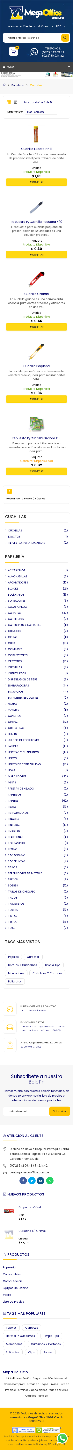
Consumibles (12, 1274)
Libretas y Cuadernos (22, 965)
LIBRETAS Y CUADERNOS (23, 752)
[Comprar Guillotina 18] (9, 1235)
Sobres (48, 1352)
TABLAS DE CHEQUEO (21, 891)
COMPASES (15, 649)
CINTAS (13, 637)
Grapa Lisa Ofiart (29, 1207)
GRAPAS (13, 722)
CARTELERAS (16, 619)
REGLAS (13, 849)
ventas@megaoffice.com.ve (29, 1172)
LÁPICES (13, 746)
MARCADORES (17, 776)
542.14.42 (41, 1166)
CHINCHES (14, 631)
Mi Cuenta (44, 26)
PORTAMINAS (16, 843)
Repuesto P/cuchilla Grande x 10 (37, 438)
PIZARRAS (14, 831)
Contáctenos (57, 1378)
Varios (7, 1295)
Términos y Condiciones (32, 1390)
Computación (12, 1281)
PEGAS (12, 807)
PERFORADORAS (18, 813)
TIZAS (11, 928)
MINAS (12, 782)
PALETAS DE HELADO (21, 788)
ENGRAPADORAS (18, 685)
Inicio (9, 1378)
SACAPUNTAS (16, 861)
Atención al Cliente (20, 26)
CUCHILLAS (15, 530)
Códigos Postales (36, 1396)
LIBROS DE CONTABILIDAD (24, 764)
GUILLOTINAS (16, 728)
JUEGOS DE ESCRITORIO (23, 740)
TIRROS (12, 922)
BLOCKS (13, 589)
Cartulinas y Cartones (47, 973)
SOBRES (13, 885)
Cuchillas (36, 85)
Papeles (13, 957)
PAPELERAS (15, 795)
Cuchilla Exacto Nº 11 (36, 149)
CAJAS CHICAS (17, 607)
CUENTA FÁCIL (17, 673)
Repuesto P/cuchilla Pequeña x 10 (36, 222)
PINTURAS (14, 825)
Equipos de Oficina (15, 1288)
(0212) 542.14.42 (53, 55)
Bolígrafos (15, 981)
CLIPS (11, 643)
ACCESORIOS (16, 570)
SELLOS (12, 867)
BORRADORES (17, 601)
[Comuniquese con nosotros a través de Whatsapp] (34, 54)
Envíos (54, 1384)
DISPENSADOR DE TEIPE (22, 679)
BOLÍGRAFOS (16, 595)
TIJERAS (13, 910)
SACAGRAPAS (17, 855)
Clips (31, 1352)
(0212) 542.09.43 (53, 52)
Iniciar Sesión (22, 1378)
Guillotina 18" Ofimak (32, 1231)
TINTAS (12, 916)
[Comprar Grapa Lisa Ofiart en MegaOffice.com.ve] (9, 1211)
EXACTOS (14, 537)
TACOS (13, 898)
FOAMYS (13, 710)
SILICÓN (13, 879)
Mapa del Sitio (58, 1390)
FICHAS (12, 704)
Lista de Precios (13, 1302)
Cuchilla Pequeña (36, 366)
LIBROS (12, 758)
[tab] (9, 102)
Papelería (17, 85)
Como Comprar (14, 1384)
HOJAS (12, 734)
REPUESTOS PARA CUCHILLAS (26, 543)
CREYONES (15, 661)
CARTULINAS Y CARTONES (24, 625)
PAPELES (13, 801)
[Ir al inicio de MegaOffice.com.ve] (4, 85)
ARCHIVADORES (18, 582)
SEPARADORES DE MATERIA (25, 873)
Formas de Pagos (37, 1384)
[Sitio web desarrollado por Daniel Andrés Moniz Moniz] (23, 1430)
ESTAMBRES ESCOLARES (23, 698)
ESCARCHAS (16, 692)
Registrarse (40, 1378)
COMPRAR (38, 182)
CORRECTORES (18, 655)
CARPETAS (14, 613)
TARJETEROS (16, 904)
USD (59, 26)
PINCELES (13, 819)
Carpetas (33, 957)
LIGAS (11, 770)
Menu (10, 67)
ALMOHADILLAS (17, 576)
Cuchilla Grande (36, 294)
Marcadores (16, 973)
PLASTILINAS (15, 837)
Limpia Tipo (53, 965)
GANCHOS (14, 716)
